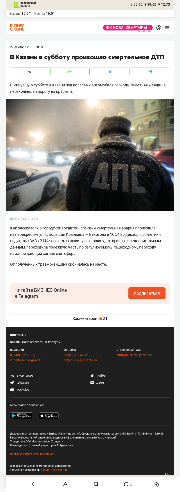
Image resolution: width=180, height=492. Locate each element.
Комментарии (90, 318)
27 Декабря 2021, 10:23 (26, 47)
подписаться (147, 293)
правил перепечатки (54, 469)
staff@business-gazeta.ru (134, 355)
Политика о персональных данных (32, 454)
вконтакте (24, 375)
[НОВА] (126, 27)
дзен (99, 382)
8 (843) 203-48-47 (75, 355)
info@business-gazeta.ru (27, 360)
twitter (100, 375)
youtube (22, 389)
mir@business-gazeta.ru (80, 360)
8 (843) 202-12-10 (22, 355)
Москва (39, 13)
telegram (23, 382)
